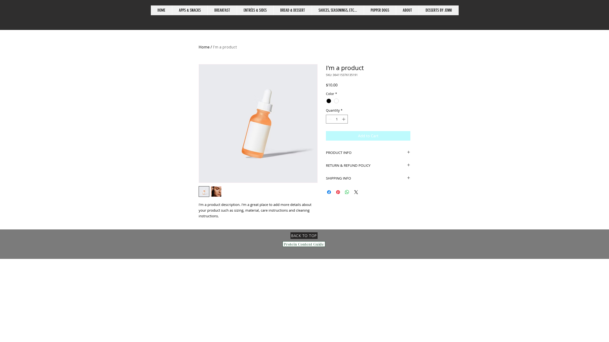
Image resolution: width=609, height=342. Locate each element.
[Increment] (344, 119)
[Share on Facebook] (329, 192)
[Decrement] (330, 119)
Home (204, 47)
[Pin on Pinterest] (338, 192)
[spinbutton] (337, 119)
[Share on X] (356, 192)
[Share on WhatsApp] (347, 192)
